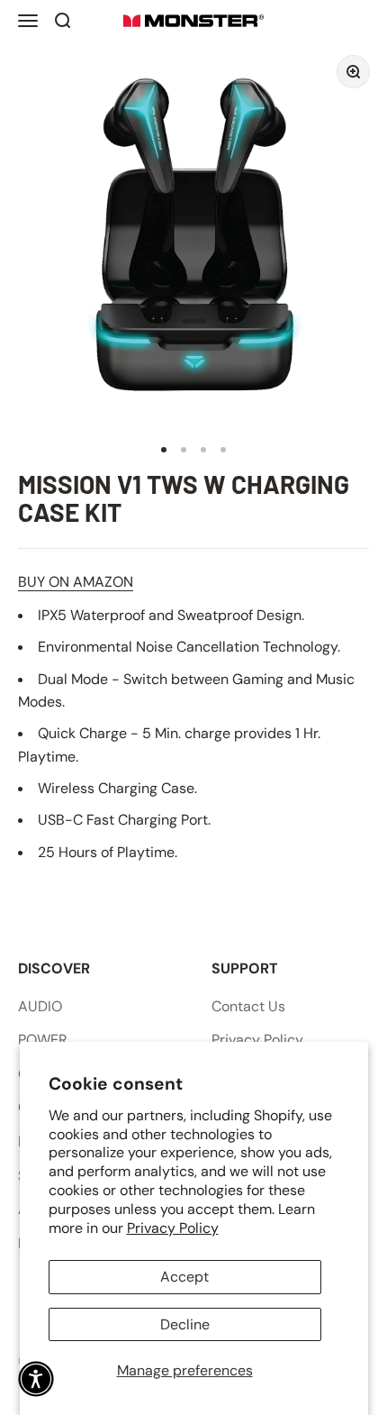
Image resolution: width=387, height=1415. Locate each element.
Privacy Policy (173, 1228)
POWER (43, 1039)
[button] (36, 1379)
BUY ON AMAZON (75, 581)
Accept (184, 1276)
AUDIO (40, 1006)
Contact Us (248, 1006)
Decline (185, 1324)
